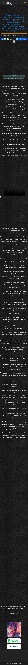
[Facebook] (2, 39)
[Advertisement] (14, 58)
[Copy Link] (14, 41)
